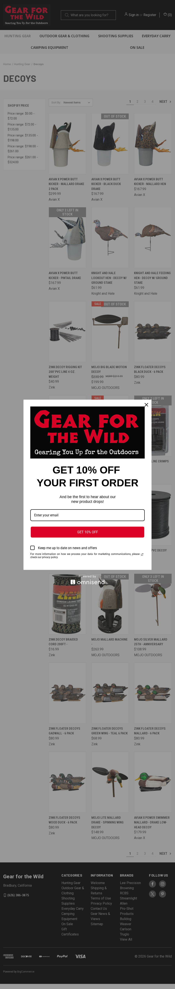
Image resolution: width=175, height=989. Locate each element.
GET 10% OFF (87, 532)
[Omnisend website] (87, 579)
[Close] (146, 405)
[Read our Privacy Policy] (142, 554)
